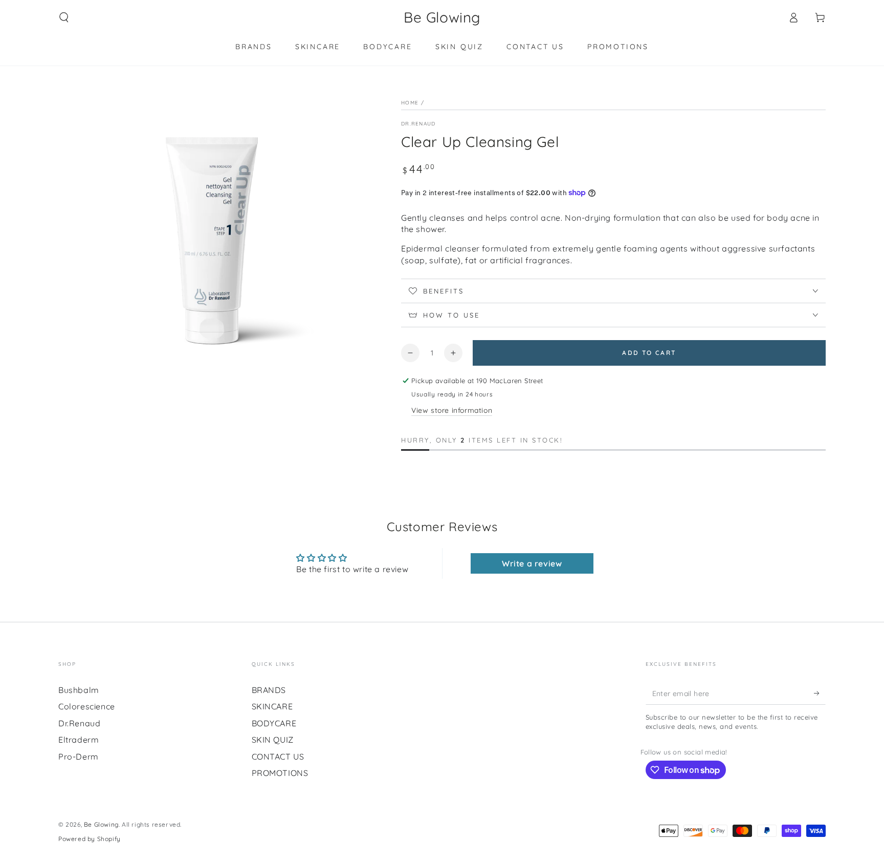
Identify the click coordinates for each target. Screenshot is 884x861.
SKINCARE (272, 706)
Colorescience (86, 706)
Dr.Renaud (79, 723)
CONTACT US (278, 756)
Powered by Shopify (89, 839)
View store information (451, 410)
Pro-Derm (78, 756)
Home (409, 102)
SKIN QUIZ (273, 739)
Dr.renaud (418, 123)
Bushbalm (78, 690)
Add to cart (649, 352)
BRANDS (269, 690)
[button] (64, 17)
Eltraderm (78, 739)
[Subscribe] (820, 693)
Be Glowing (101, 824)
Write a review (532, 563)
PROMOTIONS (280, 773)
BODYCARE (274, 723)
